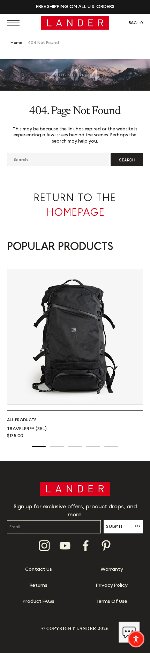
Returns (38, 585)
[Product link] (75, 336)
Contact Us (38, 569)
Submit (123, 526)
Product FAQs (38, 601)
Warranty (111, 569)
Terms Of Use (111, 601)
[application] (129, 632)
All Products (21, 420)
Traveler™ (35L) (27, 428)
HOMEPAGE (76, 212)
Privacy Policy (112, 585)
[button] (15, 23)
